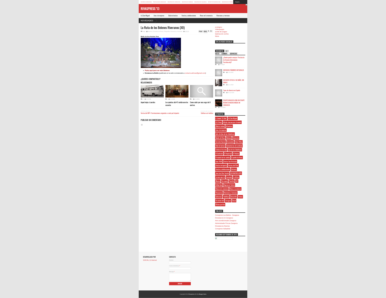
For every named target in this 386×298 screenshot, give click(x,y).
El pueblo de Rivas (158, 31)
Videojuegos (219, 29)
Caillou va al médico (207, 113)
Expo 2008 (219, 161)
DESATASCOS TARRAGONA (228, 2)
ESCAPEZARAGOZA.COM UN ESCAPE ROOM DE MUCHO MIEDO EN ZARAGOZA (233, 102)
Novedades (147, 20)
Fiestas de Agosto (221, 165)
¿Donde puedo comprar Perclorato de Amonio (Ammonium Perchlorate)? (233, 59)
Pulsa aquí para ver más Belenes (157, 70)
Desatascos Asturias (222, 226)
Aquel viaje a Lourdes (148, 102)
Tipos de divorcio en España (231, 90)
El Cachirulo (219, 153)
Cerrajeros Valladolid (222, 229)
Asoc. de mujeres (159, 15)
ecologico (218, 27)
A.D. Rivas (219, 122)
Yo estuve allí (220, 200)
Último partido (220, 204)
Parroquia (224, 181)
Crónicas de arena (221, 149)
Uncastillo (234, 197)
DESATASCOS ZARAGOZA (174, 2)
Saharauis (219, 197)
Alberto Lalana (220, 126)
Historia (233, 169)
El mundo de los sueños (223, 157)
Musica (218, 181)
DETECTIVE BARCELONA (214, 2)
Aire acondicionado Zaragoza (225, 220)
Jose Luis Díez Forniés (222, 173)
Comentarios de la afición (234, 146)
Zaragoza (228, 200)
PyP (237, 181)
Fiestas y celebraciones (189, 15)
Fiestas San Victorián (230, 161)
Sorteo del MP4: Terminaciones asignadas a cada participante (160, 113)
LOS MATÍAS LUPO (235, 173)
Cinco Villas (238, 142)
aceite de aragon (221, 32)
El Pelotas (236, 153)
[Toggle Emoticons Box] (142, 125)
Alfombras (229, 126)
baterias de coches (222, 34)
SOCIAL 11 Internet (150, 260)
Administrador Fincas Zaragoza (226, 223)
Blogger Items (202, 294)
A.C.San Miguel (145, 15)
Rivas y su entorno (235, 189)
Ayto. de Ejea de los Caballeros (225, 134)
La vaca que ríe (220, 177)
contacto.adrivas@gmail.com (194, 73)
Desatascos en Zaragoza (224, 218)
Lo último (236, 177)
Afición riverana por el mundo (232, 122)
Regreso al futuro (229, 185)
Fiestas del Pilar (233, 165)
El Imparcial (228, 153)
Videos (240, 197)
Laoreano (229, 177)
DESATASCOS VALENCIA (200, 2)
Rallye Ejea (219, 185)
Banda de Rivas (220, 138)
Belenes (150, 31)
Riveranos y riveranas (223, 15)
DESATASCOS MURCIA (187, 2)
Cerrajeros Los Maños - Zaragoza (227, 215)
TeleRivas (226, 197)
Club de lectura (173, 15)
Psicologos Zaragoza (159, 2)
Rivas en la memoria (206, 15)
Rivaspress (219, 193)
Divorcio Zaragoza (146, 2)
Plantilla (231, 181)
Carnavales (230, 142)
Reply (143, 31)
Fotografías (167, 31)
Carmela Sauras (220, 142)
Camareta (236, 138)
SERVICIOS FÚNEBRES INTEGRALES (233, 70)
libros (217, 36)
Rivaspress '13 (150, 8)
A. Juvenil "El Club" (221, 118)
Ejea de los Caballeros (235, 149)
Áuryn (234, 200)
